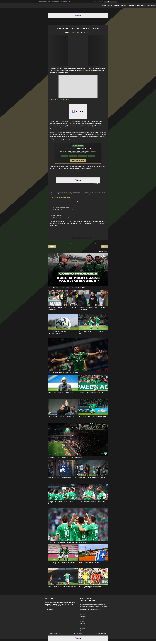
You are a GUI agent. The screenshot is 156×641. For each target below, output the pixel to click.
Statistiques (124, 5)
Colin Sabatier (82, 626)
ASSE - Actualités (87, 32)
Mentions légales (55, 1)
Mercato (110, 5)
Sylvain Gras (82, 619)
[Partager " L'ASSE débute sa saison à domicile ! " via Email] (87, 238)
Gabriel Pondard (82, 628)
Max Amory (82, 618)
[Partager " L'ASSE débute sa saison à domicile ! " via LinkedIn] (85, 238)
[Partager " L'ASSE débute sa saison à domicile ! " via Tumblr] (80, 238)
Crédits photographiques (101, 633)
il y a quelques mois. (65, 128)
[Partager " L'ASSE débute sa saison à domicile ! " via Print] (90, 238)
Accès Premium (151, 5)
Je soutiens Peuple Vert (78, 160)
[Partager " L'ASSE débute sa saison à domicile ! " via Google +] (77, 238)
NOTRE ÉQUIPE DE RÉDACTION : (85, 612)
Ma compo (104, 5)
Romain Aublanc (82, 614)
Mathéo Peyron (82, 623)
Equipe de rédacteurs (65, 1)
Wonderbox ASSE (57, 605)
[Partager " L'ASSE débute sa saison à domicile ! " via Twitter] (75, 238)
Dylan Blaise (82, 630)
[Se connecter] (150, 1)
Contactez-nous (141, 5)
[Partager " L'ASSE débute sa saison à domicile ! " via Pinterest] (82, 238)
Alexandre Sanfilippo (96, 609)
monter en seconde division (86, 70)
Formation (116, 5)
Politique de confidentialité (44, 1)
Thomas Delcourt (83, 616)
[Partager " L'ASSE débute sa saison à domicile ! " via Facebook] (73, 238)
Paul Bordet (73, 32)
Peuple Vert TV (132, 5)
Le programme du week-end (60, 197)
